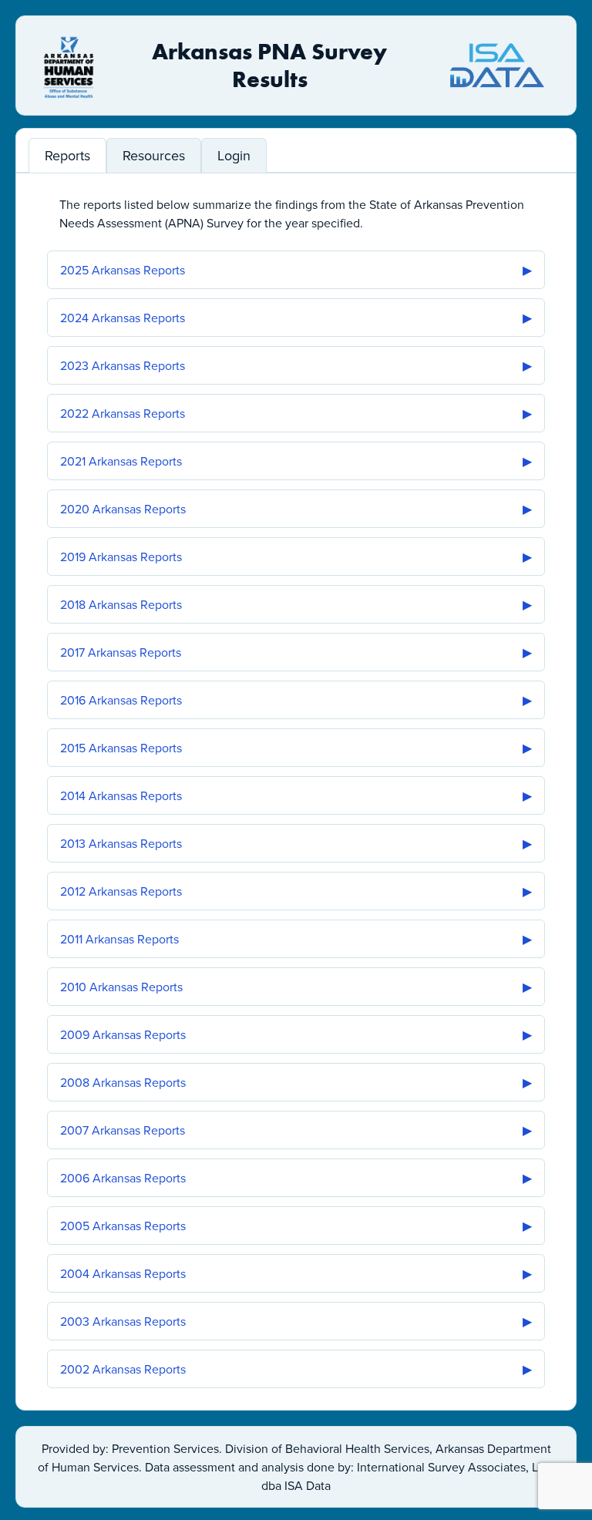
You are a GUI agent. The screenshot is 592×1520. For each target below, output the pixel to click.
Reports (67, 155)
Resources (154, 155)
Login (234, 155)
